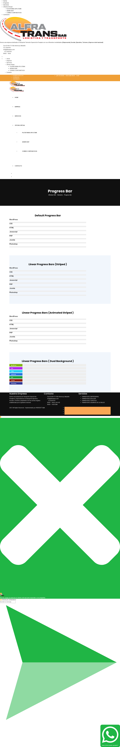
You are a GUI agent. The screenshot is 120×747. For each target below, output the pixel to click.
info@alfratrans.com (9, 49)
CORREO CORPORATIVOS (14, 13)
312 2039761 (7, 47)
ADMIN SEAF (10, 11)
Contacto (6, 14)
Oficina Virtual (7, 7)
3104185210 (16, 79)
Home (5, 1)
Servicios (6, 5)
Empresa (6, 3)
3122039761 (16, 77)
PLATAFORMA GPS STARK (14, 9)
